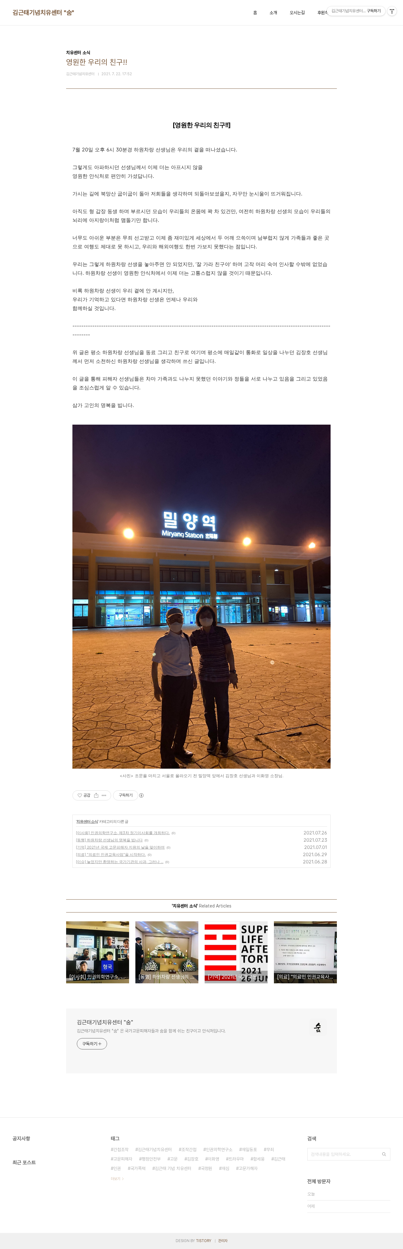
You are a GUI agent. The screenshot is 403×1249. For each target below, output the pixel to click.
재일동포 (249, 1149)
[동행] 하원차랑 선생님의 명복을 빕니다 (109, 840)
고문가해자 (248, 1168)
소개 (273, 12)
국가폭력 (137, 1168)
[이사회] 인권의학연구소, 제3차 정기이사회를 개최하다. (123, 832)
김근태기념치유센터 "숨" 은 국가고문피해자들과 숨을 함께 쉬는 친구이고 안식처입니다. (151, 1030)
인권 (117, 1168)
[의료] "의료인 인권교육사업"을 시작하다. (111, 854)
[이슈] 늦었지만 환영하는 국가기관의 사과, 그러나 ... (119, 861)
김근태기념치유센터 (155, 1149)
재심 (225, 1168)
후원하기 (324, 12)
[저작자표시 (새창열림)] (141, 795)
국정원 (206, 1168)
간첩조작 (120, 1149)
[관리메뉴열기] (392, 11)
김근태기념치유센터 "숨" (43, 12)
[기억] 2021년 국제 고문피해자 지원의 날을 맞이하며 (120, 847)
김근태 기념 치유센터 (173, 1168)
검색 (384, 1154)
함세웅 (258, 1158)
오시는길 (297, 12)
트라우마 (236, 1158)
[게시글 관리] (104, 795)
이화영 (213, 1158)
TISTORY (203, 1241)
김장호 (192, 1158)
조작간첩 (188, 1149)
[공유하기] (96, 795)
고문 (174, 1158)
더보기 (115, 1179)
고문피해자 (122, 1158)
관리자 (223, 1241)
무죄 (270, 1149)
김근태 (279, 1158)
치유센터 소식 (87, 821)
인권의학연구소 (219, 1149)
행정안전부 (151, 1158)
